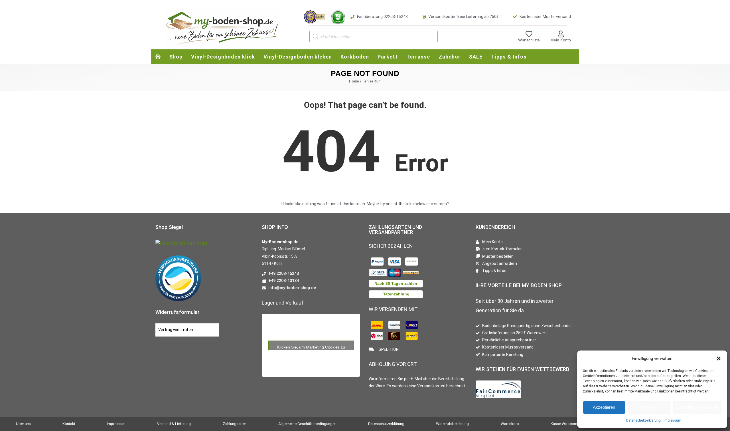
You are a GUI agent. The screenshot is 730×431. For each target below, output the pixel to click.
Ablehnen (649, 407)
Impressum (672, 420)
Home (354, 81)
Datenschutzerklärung (643, 420)
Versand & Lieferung (174, 424)
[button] (718, 358)
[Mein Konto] (560, 34)
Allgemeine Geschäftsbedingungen (307, 424)
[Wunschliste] (529, 34)
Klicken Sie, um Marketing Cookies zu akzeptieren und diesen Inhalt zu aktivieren (311, 347)
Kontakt (68, 424)
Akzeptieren (604, 407)
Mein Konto (560, 40)
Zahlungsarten (235, 424)
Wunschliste (529, 40)
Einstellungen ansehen (697, 407)
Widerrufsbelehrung (452, 424)
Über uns (23, 424)
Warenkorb (510, 424)
